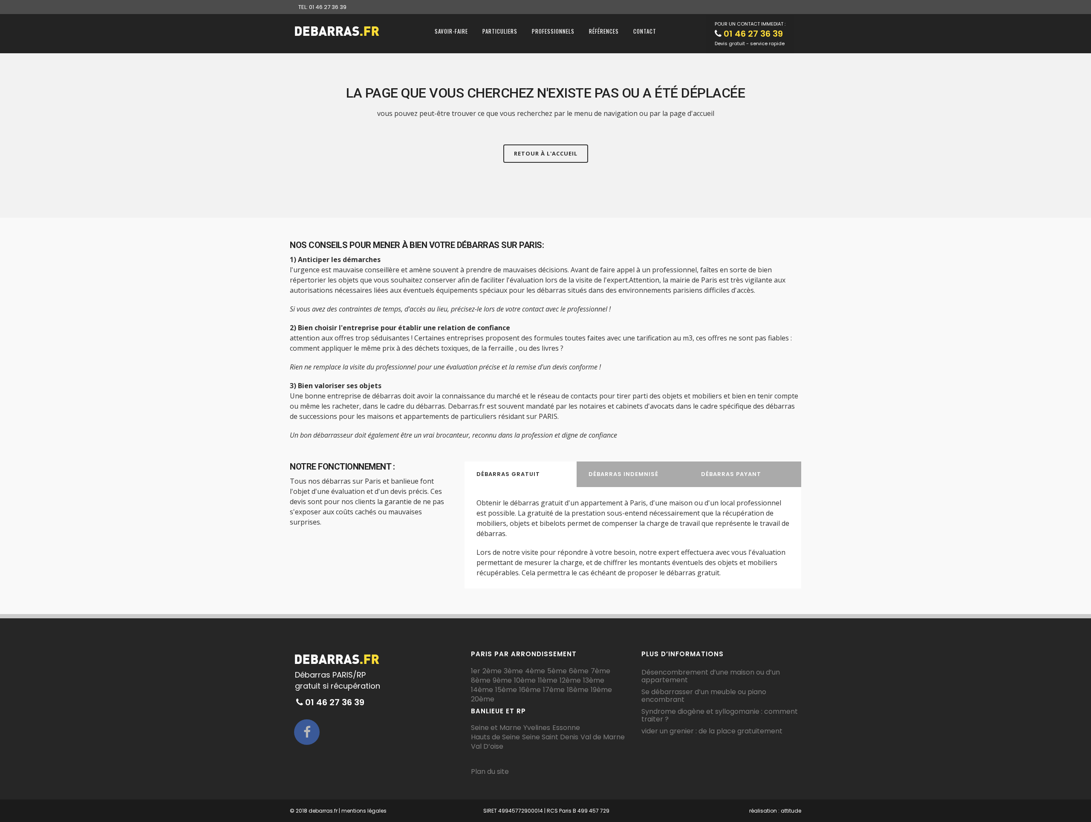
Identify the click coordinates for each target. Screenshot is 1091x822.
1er (475, 671)
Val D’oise (487, 746)
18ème (578, 689)
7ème (600, 671)
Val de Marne (602, 737)
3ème (513, 671)
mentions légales (364, 810)
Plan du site (490, 771)
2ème (492, 671)
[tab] (521, 474)
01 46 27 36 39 (753, 34)
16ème (530, 689)
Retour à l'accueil (545, 153)
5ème (557, 671)
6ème (579, 671)
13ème (593, 680)
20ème (482, 699)
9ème (502, 680)
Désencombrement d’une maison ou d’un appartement (710, 676)
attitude (791, 810)
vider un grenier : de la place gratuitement (711, 731)
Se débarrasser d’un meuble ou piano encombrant (703, 696)
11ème (547, 680)
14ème (482, 689)
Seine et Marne (496, 727)
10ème (525, 680)
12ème (570, 680)
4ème (535, 671)
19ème (601, 689)
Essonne (566, 727)
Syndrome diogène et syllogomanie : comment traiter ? (719, 715)
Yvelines (536, 727)
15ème (506, 689)
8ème (481, 680)
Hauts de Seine (495, 737)
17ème (554, 689)
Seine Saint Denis (550, 737)
